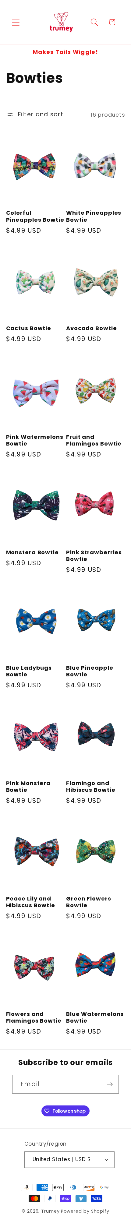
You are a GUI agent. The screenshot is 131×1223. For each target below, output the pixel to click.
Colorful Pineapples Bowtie (35, 216)
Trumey (50, 1211)
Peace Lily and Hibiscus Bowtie (30, 902)
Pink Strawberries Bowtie (94, 556)
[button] (15, 22)
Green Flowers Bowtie (88, 902)
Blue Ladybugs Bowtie (29, 671)
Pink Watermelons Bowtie (34, 440)
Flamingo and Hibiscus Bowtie (90, 787)
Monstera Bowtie (32, 552)
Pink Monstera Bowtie (28, 787)
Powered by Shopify (85, 1211)
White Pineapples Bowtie (93, 216)
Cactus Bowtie (28, 328)
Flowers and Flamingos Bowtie (34, 1017)
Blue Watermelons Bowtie (95, 1017)
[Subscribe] (110, 1084)
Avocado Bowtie (91, 328)
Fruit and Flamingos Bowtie (94, 440)
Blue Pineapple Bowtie (89, 671)
